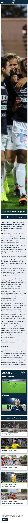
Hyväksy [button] (5, 519)
